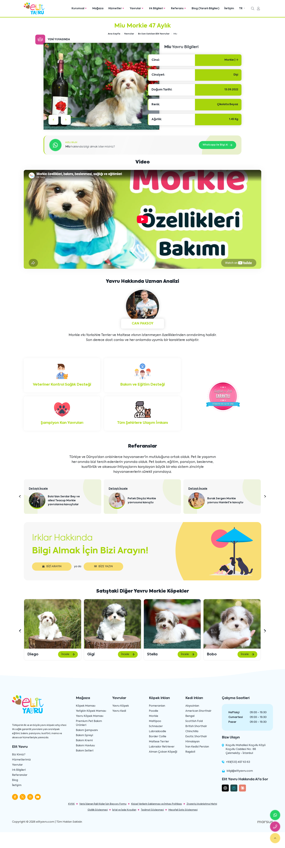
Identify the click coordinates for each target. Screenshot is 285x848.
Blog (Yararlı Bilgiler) (205, 8)
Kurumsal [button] (78, 8)
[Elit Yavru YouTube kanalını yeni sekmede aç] (38, 797)
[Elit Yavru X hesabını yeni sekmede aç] (23, 797)
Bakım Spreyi (84, 735)
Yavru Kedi (119, 711)
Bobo (152, 654)
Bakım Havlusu (85, 745)
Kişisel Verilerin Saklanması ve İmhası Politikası (156, 804)
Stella (92, 654)
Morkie (153, 716)
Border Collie (157, 736)
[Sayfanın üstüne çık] (275, 838)
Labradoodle (157, 731)
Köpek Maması (85, 706)
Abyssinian (192, 706)
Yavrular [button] (136, 8)
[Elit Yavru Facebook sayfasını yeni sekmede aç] (15, 797)
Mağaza (97, 8)
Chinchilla (191, 731)
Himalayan (192, 741)
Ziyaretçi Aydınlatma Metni (202, 804)
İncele (65, 654)
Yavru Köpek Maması (89, 716)
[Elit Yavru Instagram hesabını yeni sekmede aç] (30, 797)
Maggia (214, 654)
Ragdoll (190, 752)
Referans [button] (177, 8)
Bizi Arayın (54, 566)
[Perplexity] (233, 788)
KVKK (71, 804)
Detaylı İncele (38, 488)
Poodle (153, 711)
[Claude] (242, 788)
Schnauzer (156, 726)
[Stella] (112, 624)
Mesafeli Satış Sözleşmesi (183, 810)
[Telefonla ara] (275, 827)
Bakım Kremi (84, 740)
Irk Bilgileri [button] (156, 8)
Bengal (189, 716)
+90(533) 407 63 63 (238, 762)
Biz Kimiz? (18, 754)
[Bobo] (172, 624)
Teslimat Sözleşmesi (152, 810)
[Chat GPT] (225, 788)
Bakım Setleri (84, 750)
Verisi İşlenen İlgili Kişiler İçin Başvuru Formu (103, 804)
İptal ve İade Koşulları (124, 810)
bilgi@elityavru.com (240, 771)
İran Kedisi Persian (197, 747)
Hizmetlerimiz (21, 760)
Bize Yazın (105, 566)
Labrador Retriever (161, 747)
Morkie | (230, 60)
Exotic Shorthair (196, 736)
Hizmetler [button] (115, 8)
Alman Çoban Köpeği (163, 752)
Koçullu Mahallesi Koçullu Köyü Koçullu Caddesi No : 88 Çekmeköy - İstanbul (246, 749)
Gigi (31, 654)
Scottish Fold (194, 721)
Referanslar (19, 775)
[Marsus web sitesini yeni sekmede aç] (265, 822)
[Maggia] (232, 624)
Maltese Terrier (159, 741)
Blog (15, 780)
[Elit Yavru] (34, 8)
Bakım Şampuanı (87, 730)
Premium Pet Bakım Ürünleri (89, 723)
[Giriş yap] (258, 9)
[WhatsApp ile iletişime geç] (275, 815)
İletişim (229, 8)
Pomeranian (157, 706)
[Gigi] (52, 624)
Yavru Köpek (120, 706)
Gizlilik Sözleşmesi (98, 810)
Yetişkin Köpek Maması (91, 711)
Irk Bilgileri (19, 770)
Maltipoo (155, 721)
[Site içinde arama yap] (253, 9)
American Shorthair (198, 711)
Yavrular (17, 765)
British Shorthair (196, 726)
